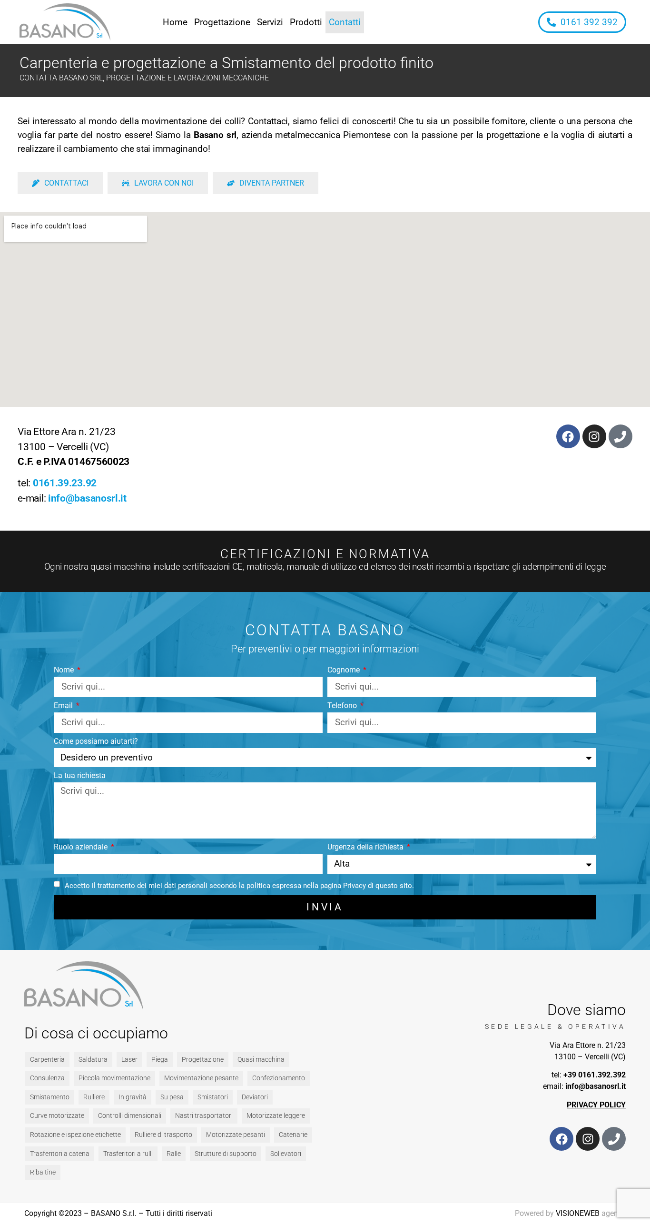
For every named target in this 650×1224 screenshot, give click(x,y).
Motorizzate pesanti (235, 1135)
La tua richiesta (80, 776)
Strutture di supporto (225, 1154)
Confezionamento (278, 1078)
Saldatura (93, 1060)
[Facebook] (568, 436)
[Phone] (620, 436)
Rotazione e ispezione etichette (75, 1135)
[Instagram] (594, 436)
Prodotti (306, 22)
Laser (129, 1060)
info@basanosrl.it (87, 498)
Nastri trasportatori (204, 1116)
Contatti (345, 22)
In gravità (132, 1097)
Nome (65, 670)
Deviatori (255, 1097)
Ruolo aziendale (81, 847)
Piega (159, 1060)
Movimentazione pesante (201, 1078)
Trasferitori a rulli (128, 1154)
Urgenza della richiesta (366, 847)
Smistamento (49, 1097)
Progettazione (222, 22)
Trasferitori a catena (59, 1154)
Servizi (270, 22)
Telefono (343, 706)
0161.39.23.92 (65, 483)
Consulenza (47, 1078)
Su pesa (172, 1097)
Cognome (344, 670)
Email (64, 706)
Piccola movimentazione (114, 1078)
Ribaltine (43, 1172)
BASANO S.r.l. (114, 1213)
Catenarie (293, 1135)
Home (175, 22)
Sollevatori (285, 1154)
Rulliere (94, 1097)
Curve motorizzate (57, 1116)
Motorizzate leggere (275, 1116)
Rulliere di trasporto (163, 1135)
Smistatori (212, 1097)
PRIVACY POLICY (596, 1104)
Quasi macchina (261, 1060)
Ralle (174, 1154)
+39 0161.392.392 (594, 1074)
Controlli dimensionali (129, 1116)
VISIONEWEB (578, 1213)
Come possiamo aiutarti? (96, 742)
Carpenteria (47, 1060)
